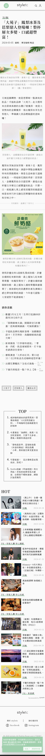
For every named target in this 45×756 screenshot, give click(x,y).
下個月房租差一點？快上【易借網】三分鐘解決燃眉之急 (33, 685)
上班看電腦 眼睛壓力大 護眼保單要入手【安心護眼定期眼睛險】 (32, 532)
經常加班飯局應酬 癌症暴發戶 (32, 601)
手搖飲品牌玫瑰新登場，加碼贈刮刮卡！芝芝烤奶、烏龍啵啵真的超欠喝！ (23, 334)
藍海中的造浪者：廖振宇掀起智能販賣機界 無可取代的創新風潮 (33, 551)
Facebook (15, 725)
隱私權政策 (12, 742)
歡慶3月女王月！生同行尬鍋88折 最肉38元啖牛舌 (24, 316)
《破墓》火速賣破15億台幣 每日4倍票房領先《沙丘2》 (32, 622)
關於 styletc (12, 720)
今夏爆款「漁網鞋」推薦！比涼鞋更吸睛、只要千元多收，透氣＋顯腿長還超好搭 (24, 435)
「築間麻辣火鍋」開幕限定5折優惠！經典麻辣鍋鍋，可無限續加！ (23, 324)
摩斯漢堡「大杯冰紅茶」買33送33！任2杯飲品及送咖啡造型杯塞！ (24, 356)
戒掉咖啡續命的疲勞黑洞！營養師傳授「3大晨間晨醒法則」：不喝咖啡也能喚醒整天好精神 (24, 422)
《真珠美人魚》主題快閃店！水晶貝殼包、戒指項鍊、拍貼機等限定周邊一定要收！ (33, 516)
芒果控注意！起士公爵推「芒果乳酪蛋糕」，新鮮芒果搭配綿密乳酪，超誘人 (33, 669)
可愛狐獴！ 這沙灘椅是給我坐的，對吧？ (24, 461)
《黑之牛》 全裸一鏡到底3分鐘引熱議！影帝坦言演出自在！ (32, 500)
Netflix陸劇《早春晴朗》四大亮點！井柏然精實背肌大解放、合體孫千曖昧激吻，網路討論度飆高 (24, 473)
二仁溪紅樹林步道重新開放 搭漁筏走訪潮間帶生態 (33, 653)
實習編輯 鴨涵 (27, 42)
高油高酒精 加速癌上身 (32, 582)
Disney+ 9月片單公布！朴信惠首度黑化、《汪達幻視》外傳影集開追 (33, 567)
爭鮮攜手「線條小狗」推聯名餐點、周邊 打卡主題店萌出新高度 (33, 638)
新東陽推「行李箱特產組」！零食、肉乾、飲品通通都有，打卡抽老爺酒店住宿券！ (23, 346)
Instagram (34, 725)
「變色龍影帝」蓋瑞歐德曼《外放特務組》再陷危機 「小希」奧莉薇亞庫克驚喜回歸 (24, 449)
